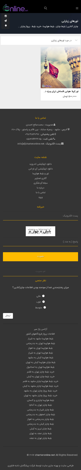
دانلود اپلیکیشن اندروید (40, 164)
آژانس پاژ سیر (40, 329)
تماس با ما (40, 193)
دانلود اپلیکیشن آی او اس (41, 169)
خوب (38, 302)
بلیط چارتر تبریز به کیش (41, 429)
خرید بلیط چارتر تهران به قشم (40, 372)
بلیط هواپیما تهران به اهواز (40, 348)
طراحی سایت (67, 466)
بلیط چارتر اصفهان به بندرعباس (40, 414)
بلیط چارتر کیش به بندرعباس (40, 424)
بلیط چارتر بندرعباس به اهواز (40, 419)
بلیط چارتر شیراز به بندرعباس (40, 410)
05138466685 (33, 139)
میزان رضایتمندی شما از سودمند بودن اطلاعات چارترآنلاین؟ (40, 288)
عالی (38, 296)
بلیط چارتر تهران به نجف (40, 438)
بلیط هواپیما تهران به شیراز (40, 353)
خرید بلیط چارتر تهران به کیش (40, 377)
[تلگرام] (5, 21)
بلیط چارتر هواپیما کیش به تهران (40, 362)
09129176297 (32, 134)
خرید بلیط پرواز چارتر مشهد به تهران (40, 396)
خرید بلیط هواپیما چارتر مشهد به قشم (40, 381)
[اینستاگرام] (6, 16)
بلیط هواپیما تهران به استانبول (40, 367)
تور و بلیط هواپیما (40, 174)
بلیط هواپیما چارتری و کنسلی (40, 400)
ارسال (8, 316)
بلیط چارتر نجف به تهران (40, 433)
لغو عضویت (40, 271)
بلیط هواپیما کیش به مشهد (40, 358)
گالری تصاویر (40, 178)
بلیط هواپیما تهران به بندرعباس (40, 343)
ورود (40, 197)
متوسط (38, 308)
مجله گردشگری (41, 183)
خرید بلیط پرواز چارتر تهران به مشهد (40, 391)
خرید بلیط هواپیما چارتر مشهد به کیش (40, 386)
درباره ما (40, 188)
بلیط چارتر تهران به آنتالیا (40, 405)
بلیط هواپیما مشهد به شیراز (40, 339)
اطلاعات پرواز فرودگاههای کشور (40, 334)
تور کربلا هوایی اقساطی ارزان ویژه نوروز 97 (58, 91)
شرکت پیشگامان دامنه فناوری (21, 466)
